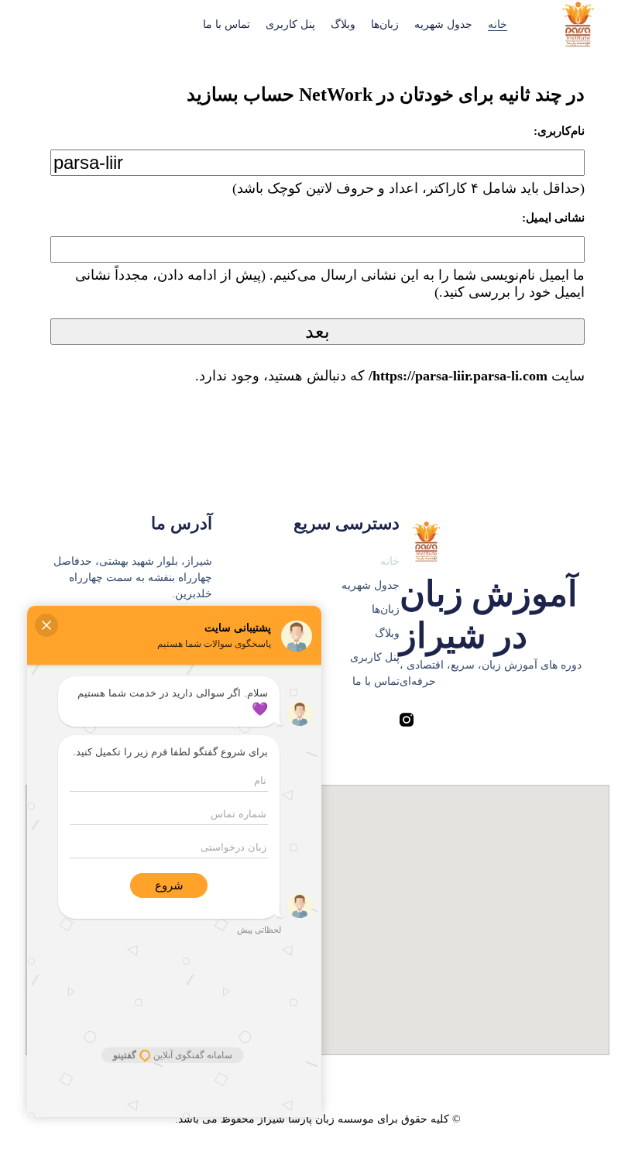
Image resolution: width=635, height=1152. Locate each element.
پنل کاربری (290, 24)
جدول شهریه (443, 24)
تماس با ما (226, 24)
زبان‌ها (385, 24)
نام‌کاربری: (559, 131)
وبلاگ (343, 24)
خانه (497, 24)
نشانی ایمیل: (553, 217)
